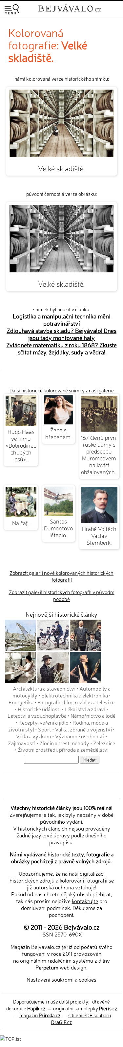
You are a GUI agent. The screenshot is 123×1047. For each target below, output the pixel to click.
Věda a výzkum (33, 736)
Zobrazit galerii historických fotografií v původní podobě (61, 595)
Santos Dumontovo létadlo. (58, 528)
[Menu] (12, 9)
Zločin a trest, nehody (64, 743)
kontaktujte (85, 900)
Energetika (21, 702)
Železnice (104, 743)
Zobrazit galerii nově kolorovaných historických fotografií (61, 576)
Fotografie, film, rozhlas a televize (75, 702)
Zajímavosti (21, 743)
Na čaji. (21, 522)
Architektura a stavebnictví (44, 688)
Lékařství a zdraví (85, 708)
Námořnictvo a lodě (93, 715)
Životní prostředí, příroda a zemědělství (63, 749)
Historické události (39, 708)
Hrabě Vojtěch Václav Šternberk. (99, 535)
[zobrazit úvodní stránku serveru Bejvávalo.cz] (69, 12)
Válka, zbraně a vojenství (83, 729)
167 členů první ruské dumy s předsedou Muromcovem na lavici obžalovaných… (99, 454)
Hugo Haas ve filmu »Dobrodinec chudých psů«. (21, 445)
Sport (44, 729)
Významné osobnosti (79, 736)
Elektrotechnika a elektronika (74, 695)
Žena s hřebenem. (58, 433)
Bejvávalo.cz (81, 926)
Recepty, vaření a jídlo (43, 722)
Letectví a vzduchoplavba (37, 715)
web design (60, 967)
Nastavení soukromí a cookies (61, 979)
